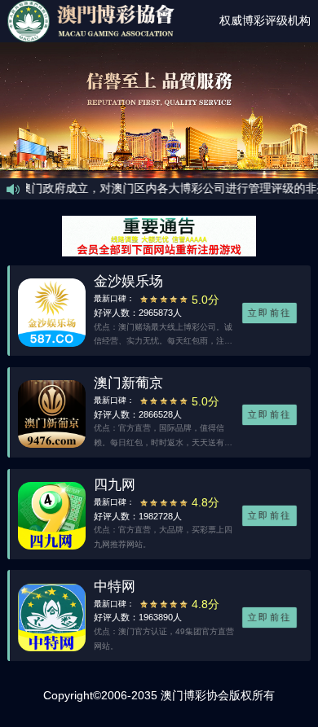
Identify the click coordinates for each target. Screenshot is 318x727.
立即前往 (269, 313)
